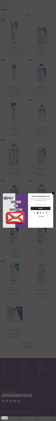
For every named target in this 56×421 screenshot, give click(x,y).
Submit (40, 208)
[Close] (53, 193)
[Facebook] (34, 212)
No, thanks (41, 216)
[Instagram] (37, 212)
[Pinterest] (40, 212)
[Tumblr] (43, 212)
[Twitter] (46, 212)
